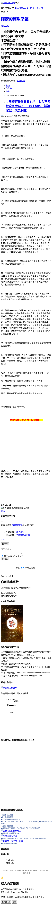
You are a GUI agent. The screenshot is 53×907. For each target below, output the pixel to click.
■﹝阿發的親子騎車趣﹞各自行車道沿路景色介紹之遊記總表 (20, 828)
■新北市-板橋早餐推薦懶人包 (10, 819)
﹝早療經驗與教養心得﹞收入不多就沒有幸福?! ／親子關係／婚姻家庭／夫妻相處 (28, 106)
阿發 (3, 511)
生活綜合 (21, 81)
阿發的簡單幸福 (15, 19)
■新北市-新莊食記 (7, 815)
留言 (20, 525)
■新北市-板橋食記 (7, 817)
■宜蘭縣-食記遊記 (7, 826)
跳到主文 (5, 26)
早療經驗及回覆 (23, 535)
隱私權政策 (44, 870)
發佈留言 (5, 559)
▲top (3, 539)
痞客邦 (15, 525)
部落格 (9, 88)
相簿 (8, 86)
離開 (14, 902)
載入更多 (5, 544)
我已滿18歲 (6, 902)
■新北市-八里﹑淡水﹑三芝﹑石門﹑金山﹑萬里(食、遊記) (20, 821)
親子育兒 (20, 532)
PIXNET (11, 870)
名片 (8, 91)
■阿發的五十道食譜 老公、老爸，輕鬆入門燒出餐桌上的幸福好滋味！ (24, 838)
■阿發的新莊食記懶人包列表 (10, 833)
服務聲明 (26, 873)
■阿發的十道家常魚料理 (9, 843)
